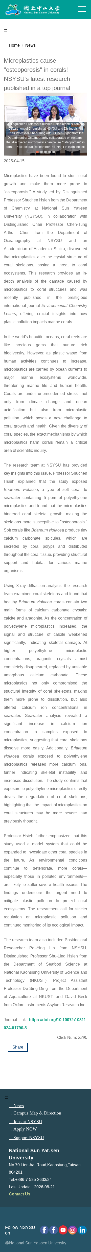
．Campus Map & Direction (35, 1113)
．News (16, 1105)
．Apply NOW (23, 1128)
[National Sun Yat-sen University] (38, 10)
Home (14, 45)
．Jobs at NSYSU (25, 1121)
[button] (10, 124)
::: (5, 30)
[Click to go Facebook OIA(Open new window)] (43, 1229)
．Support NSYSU (26, 1137)
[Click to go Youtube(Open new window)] (62, 1229)
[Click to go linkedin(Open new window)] (81, 1229)
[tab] (37, 152)
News (30, 45)
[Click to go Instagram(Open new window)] (71, 1229)
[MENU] (82, 9)
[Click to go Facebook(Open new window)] (52, 1229)
